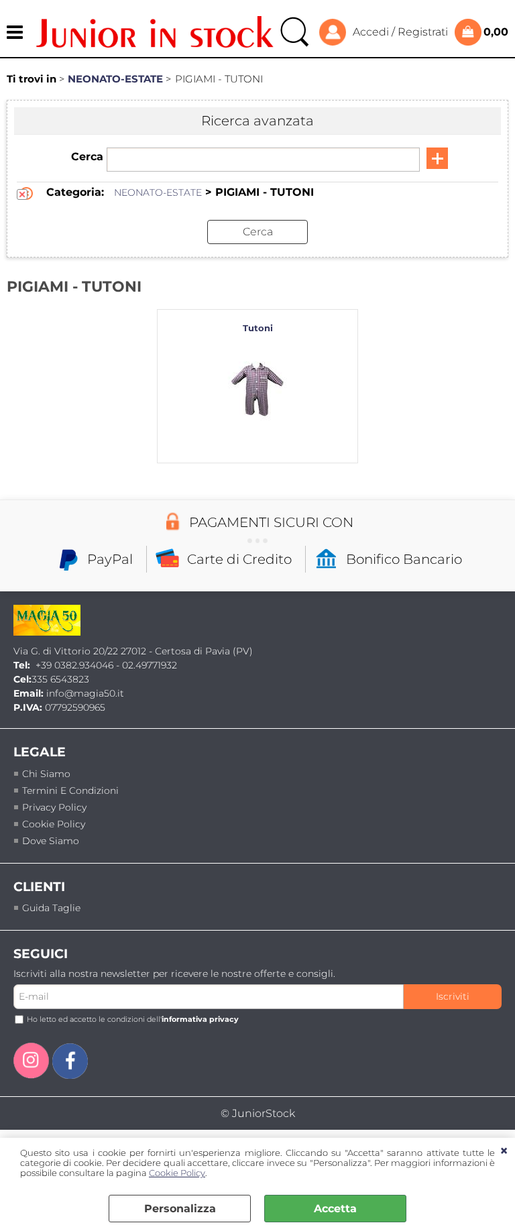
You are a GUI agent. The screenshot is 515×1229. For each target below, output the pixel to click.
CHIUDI (504, 1151)
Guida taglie (51, 908)
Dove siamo (50, 841)
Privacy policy (54, 807)
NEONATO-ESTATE (158, 192)
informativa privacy (200, 1019)
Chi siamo (46, 774)
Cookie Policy (177, 1173)
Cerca (87, 156)
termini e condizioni (70, 790)
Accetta (335, 1208)
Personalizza (180, 1208)
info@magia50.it (85, 693)
